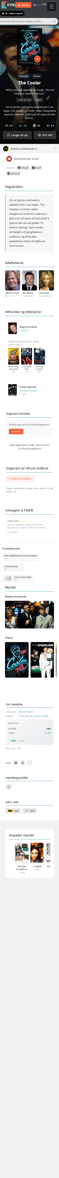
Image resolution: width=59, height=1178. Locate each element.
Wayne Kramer (28, 327)
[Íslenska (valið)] (35, 5)
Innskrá (16, 431)
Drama (37, 76)
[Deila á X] (23, 763)
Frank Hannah (27, 387)
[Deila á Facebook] (16, 763)
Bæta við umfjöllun (20, 479)
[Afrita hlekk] (30, 763)
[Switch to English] (40, 5)
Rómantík (23, 76)
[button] (47, 857)
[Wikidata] (9, 787)
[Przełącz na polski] (44, 5)
